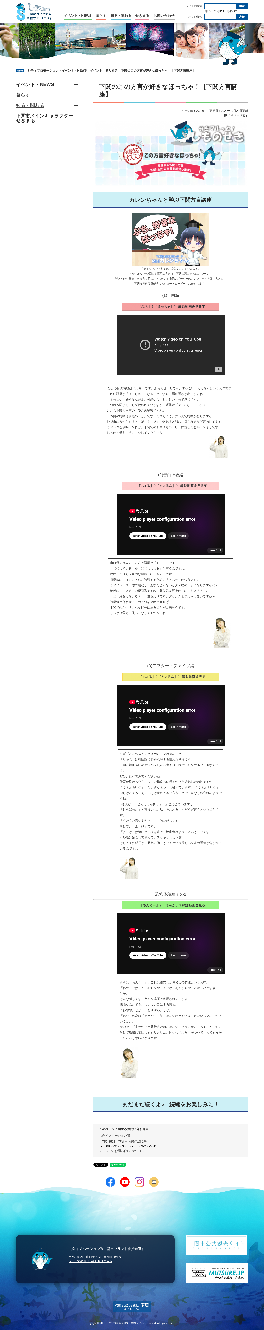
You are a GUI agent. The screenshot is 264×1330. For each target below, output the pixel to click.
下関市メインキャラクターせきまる (44, 118)
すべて (234, 11)
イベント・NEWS (78, 16)
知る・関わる (121, 16)
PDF (223, 11)
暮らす (101, 16)
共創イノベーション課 (114, 1135)
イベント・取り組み (104, 70)
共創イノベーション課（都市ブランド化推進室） (107, 1249)
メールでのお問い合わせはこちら (122, 1151)
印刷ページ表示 (238, 115)
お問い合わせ (164, 16)
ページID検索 (194, 16)
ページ (212, 11)
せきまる (142, 16)
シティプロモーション (43, 70)
